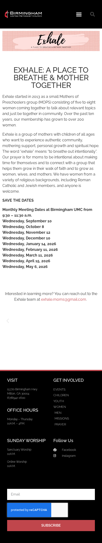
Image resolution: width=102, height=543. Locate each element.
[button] (78, 14)
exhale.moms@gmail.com (63, 299)
